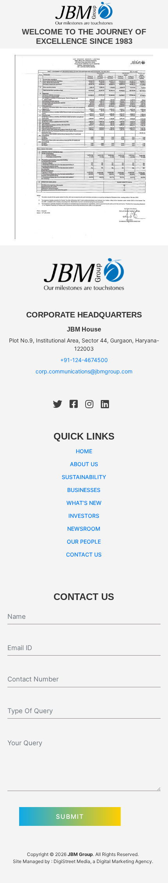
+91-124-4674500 (84, 360)
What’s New (84, 502)
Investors (83, 515)
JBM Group (80, 854)
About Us (84, 464)
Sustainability (84, 477)
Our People (84, 541)
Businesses (83, 490)
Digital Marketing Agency (124, 861)
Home (84, 451)
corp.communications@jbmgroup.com (84, 371)
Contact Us (84, 554)
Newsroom (83, 528)
